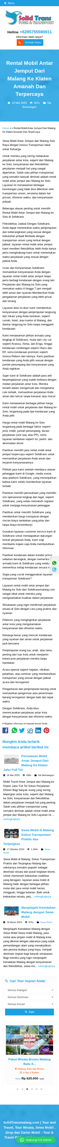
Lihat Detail (32, 1039)
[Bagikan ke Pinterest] (47, 732)
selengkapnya (11, 819)
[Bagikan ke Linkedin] (39, 732)
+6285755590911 (36, 32)
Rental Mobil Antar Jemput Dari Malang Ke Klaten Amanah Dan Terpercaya (29, 78)
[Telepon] (54, 569)
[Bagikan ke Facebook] (6, 732)
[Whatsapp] (54, 563)
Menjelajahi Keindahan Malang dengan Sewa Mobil (38, 912)
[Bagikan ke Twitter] (22, 732)
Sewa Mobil (46, 922)
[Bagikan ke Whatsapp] (14, 732)
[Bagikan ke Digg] (31, 732)
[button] (36, 1140)
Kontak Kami (33, 42)
